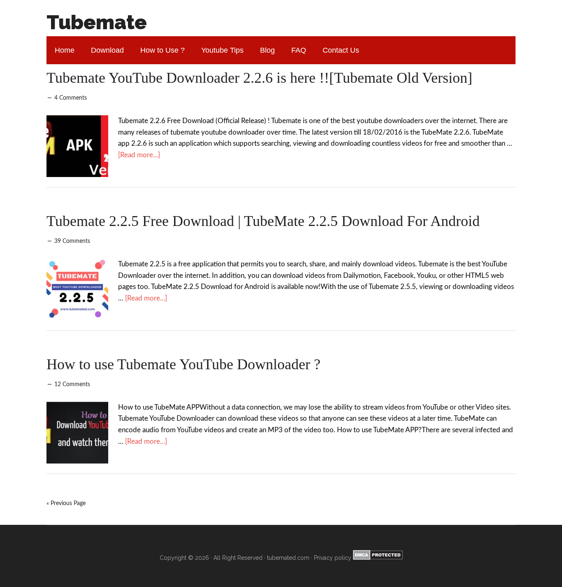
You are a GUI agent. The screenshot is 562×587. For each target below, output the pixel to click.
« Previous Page (66, 503)
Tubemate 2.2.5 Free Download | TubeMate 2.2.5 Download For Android (263, 221)
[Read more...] (139, 154)
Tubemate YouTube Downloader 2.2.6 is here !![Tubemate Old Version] (259, 78)
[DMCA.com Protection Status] (377, 557)
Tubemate (96, 22)
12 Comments (72, 384)
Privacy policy (332, 557)
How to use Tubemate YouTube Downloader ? (183, 364)
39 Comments (72, 241)
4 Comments (70, 98)
